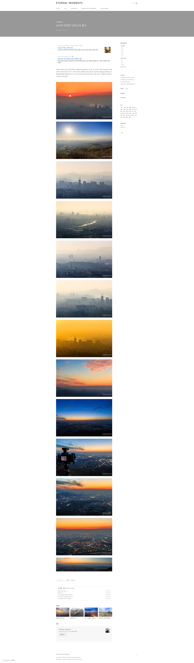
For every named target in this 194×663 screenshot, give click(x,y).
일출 (130, 107)
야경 (122, 48)
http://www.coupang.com (64, 56)
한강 (121, 111)
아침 (127, 107)
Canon (127, 109)
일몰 (129, 111)
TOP (136, 655)
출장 (127, 117)
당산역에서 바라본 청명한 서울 (64, 596)
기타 (122, 55)
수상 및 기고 (123, 67)
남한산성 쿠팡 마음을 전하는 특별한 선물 (69, 59)
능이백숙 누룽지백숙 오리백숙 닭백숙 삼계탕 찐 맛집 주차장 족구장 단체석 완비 (78, 50)
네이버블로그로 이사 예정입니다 (127, 79)
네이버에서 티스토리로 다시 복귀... (127, 77)
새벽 (129, 117)
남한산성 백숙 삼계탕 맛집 (65, 48)
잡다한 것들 (123, 58)
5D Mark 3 (134, 107)
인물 (122, 52)
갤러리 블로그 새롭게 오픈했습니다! (127, 84)
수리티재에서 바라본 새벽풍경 (64, 598)
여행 (122, 53)
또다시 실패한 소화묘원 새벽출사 (65, 594)
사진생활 (60, 588)
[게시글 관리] (63, 580)
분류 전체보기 (123, 43)
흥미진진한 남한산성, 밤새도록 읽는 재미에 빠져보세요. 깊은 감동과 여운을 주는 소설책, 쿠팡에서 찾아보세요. (84, 61)
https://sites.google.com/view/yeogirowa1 (69, 45)
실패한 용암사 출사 (62, 591)
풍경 (64, 588)
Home (58, 8)
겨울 (124, 109)
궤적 (127, 111)
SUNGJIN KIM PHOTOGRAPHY (62, 654)
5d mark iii (134, 109)
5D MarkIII (122, 113)
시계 (122, 60)
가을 (124, 107)
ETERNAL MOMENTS (65, 629)
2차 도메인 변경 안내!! (125, 82)
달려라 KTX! (60, 593)
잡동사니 (123, 64)
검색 (133, 3)
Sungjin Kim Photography (89, 8)
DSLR (132, 115)
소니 (135, 115)
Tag (65, 8)
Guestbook (74, 8)
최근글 (121, 88)
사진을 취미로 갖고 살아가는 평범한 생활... (68, 631)
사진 (124, 115)
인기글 (126, 88)
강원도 (130, 113)
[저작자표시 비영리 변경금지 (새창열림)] (73, 580)
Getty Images (104, 8)
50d (135, 111)
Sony (121, 107)
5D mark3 (128, 115)
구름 (136, 113)
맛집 (122, 62)
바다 (121, 117)
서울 (133, 113)
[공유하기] (61, 580)
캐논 (121, 109)
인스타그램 (121, 132)
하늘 (124, 117)
